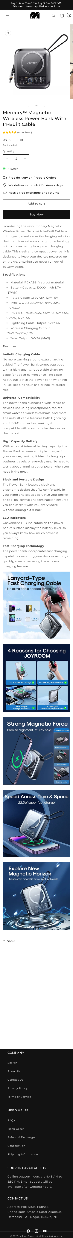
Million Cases (26, 1236)
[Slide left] (28, 105)
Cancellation (16, 1145)
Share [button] (11, 941)
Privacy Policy (17, 1088)
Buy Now (37, 214)
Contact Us (15, 1079)
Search (12, 1062)
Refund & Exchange (21, 1137)
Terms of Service (19, 1096)
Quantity (8, 151)
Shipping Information (22, 1154)
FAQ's (11, 1120)
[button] (7, 15)
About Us (14, 1071)
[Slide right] (45, 105)
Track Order (15, 1129)
